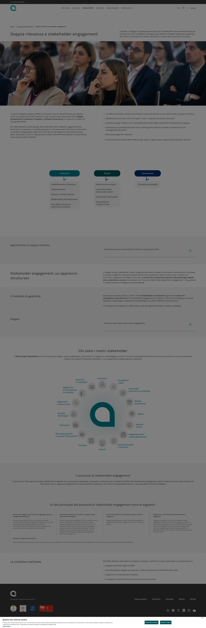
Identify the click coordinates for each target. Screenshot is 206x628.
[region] (103, 622)
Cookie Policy (6, 626)
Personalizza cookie (151, 622)
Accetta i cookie (166, 622)
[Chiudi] (202, 618)
